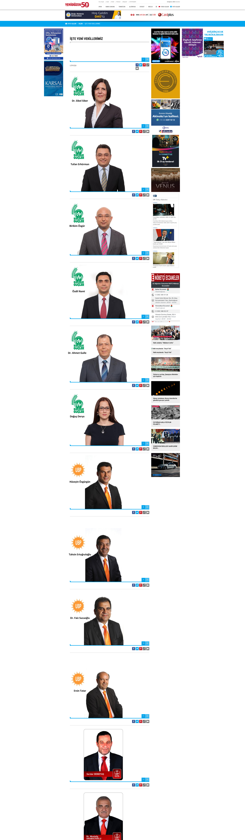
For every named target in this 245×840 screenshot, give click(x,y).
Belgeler (125, 1)
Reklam (118, 1)
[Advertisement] (53, 111)
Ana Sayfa (101, 1)
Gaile (107, 1)
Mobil (112, 1)
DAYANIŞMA (132, 1)
